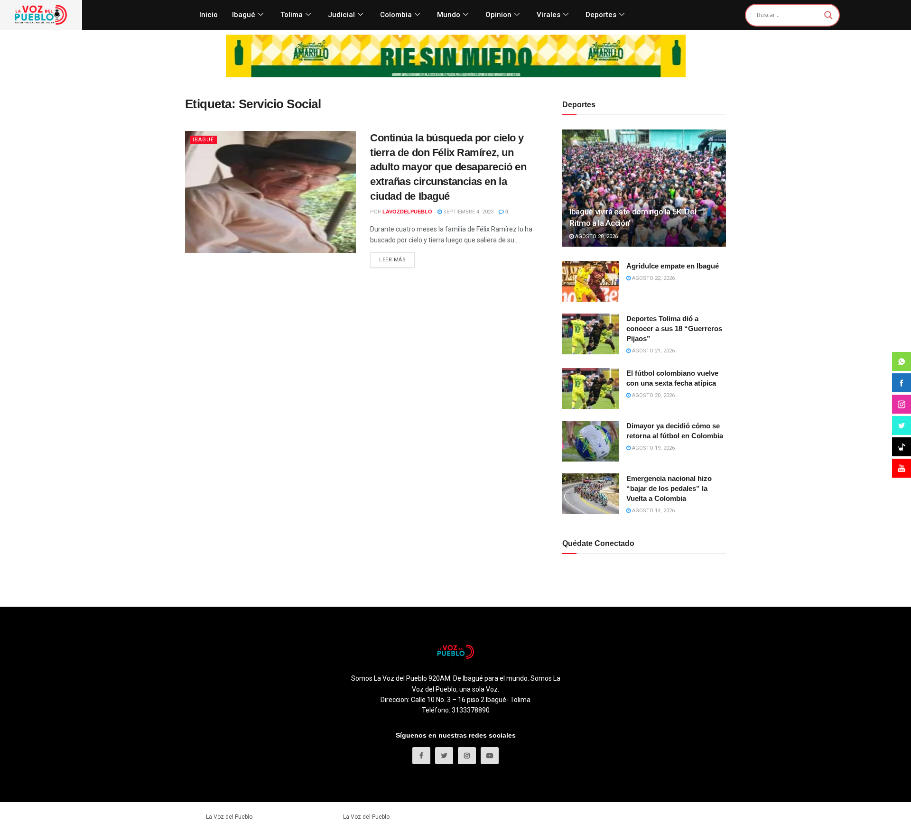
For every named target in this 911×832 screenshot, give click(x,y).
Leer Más (392, 260)
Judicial (341, 14)
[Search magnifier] (828, 15)
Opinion (498, 14)
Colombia (396, 14)
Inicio (208, 14)
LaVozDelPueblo (407, 211)
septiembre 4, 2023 (467, 212)
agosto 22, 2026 (653, 278)
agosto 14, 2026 (653, 511)
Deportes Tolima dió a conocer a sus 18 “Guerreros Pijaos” (674, 328)
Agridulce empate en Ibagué (672, 266)
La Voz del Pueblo (229, 817)
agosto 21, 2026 (653, 351)
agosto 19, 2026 (653, 448)
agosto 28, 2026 (596, 236)
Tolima (291, 14)
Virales (548, 14)
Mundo (448, 14)
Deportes (601, 14)
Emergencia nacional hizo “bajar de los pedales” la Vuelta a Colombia (669, 488)
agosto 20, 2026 (653, 395)
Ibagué (243, 14)
